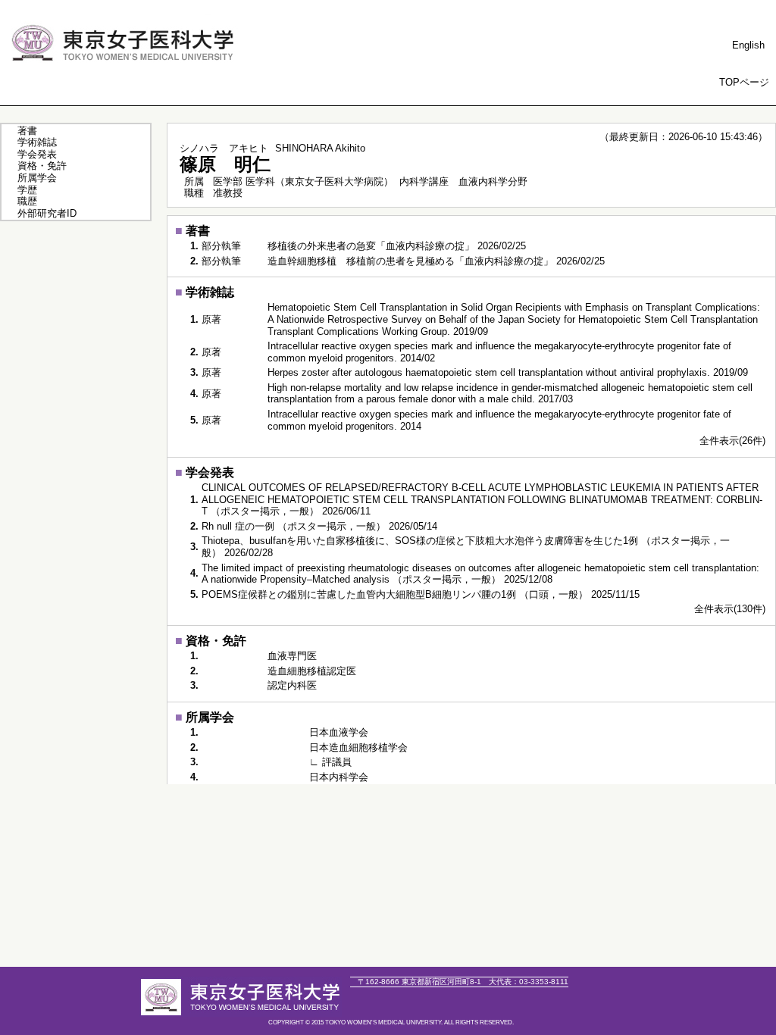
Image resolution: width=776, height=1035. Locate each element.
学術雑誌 (37, 142)
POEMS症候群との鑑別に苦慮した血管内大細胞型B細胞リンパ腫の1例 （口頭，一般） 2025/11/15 (421, 594)
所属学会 (37, 177)
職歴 (27, 201)
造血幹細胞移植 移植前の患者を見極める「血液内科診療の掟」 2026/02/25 (436, 261)
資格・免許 (42, 165)
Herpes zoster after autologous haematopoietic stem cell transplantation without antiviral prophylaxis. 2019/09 (508, 372)
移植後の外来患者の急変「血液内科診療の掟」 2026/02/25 (397, 246)
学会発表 (37, 154)
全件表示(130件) (729, 608)
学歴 (27, 189)
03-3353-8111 (528, 981)
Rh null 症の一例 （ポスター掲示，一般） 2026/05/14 (319, 526)
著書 (27, 130)
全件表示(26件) (732, 440)
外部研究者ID (47, 213)
